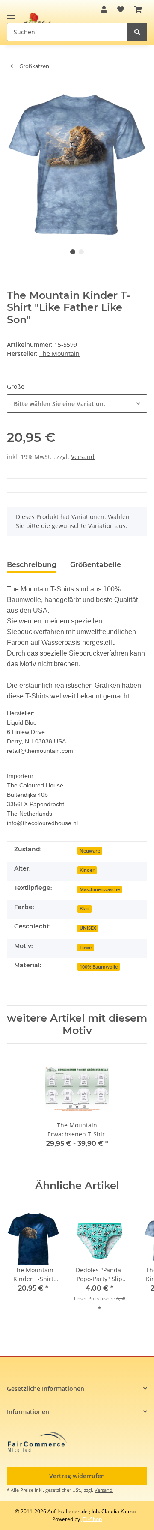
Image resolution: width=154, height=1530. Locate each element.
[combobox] (77, 403)
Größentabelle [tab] (95, 565)
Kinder (87, 870)
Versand (83, 457)
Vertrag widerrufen (77, 1476)
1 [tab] (72, 251)
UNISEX (88, 928)
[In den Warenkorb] (14, 89)
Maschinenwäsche (100, 889)
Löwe (86, 948)
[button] (104, 9)
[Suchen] (137, 32)
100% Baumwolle (99, 967)
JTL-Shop (91, 1519)
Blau (84, 909)
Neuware (90, 851)
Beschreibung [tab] (31, 565)
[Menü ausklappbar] (11, 14)
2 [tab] (81, 251)
